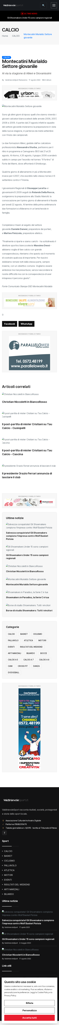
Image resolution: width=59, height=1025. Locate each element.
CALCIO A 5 (13, 659)
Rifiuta (29, 1003)
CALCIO (16, 35)
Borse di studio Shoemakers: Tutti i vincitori (29, 610)
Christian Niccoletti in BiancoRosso (24, 401)
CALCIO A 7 (28, 659)
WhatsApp (26, 323)
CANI (10, 666)
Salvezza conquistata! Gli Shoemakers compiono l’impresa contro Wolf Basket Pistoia (27, 535)
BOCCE (43, 653)
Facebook (9, 323)
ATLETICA (28, 640)
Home (5, 35)
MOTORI (42, 640)
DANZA (36, 666)
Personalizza (30, 1010)
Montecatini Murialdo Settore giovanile (27, 584)
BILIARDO (30, 653)
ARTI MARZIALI (14, 653)
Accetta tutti (29, 1017)
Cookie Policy (43, 992)
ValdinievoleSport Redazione (16, 80)
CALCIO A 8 (44, 659)
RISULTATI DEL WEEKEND (31, 647)
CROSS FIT (23, 666)
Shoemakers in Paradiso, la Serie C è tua (27, 597)
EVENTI (11, 647)
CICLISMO (37, 634)
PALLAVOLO (13, 640)
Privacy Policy (10, 995)
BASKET (24, 634)
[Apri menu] (54, 5)
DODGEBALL (13, 672)
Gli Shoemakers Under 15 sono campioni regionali (28, 939)
